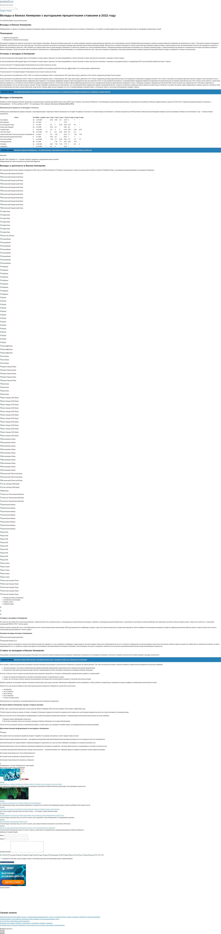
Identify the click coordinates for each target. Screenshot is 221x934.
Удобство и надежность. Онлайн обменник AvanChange (20, 803)
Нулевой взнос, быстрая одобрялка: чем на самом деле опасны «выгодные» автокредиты (32, 925)
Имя (2, 835)
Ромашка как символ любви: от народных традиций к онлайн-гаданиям (26, 923)
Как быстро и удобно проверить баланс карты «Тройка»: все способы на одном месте (31, 784)
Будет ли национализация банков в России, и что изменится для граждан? (27, 828)
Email (2, 839)
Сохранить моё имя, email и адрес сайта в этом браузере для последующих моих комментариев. (37, 858)
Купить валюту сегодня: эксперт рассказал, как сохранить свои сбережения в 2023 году (32, 815)
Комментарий (5, 852)
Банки (16, 20)
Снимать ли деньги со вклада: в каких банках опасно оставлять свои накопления (29, 809)
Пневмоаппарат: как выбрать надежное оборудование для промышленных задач (29, 919)
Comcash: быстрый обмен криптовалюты (15, 921)
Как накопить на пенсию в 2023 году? (14, 821)
